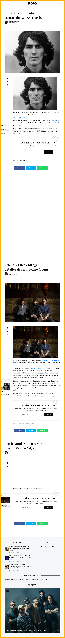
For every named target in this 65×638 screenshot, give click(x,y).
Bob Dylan (36, 131)
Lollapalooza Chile (47, 360)
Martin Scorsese (51, 121)
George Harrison (19, 117)
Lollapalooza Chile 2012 (31, 423)
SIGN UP (49, 152)
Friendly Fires (22, 423)
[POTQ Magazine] (32, 3)
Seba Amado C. (13, 273)
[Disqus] (32, 194)
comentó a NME (36, 368)
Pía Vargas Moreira (14, 21)
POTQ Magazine (13, 452)
